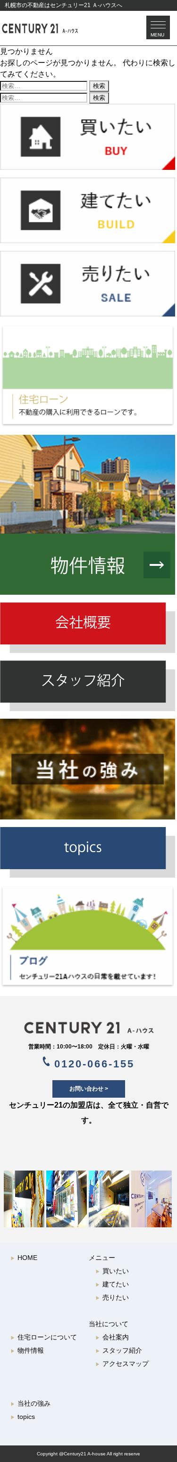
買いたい (112, 1271)
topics (22, 1416)
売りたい (112, 1297)
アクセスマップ (122, 1363)
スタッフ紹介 (118, 1350)
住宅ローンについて (43, 1337)
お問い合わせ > (88, 1088)
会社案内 (112, 1337)
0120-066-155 (92, 1064)
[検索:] (44, 85)
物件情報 (27, 1350)
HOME (23, 1257)
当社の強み (30, 1403)
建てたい (112, 1284)
